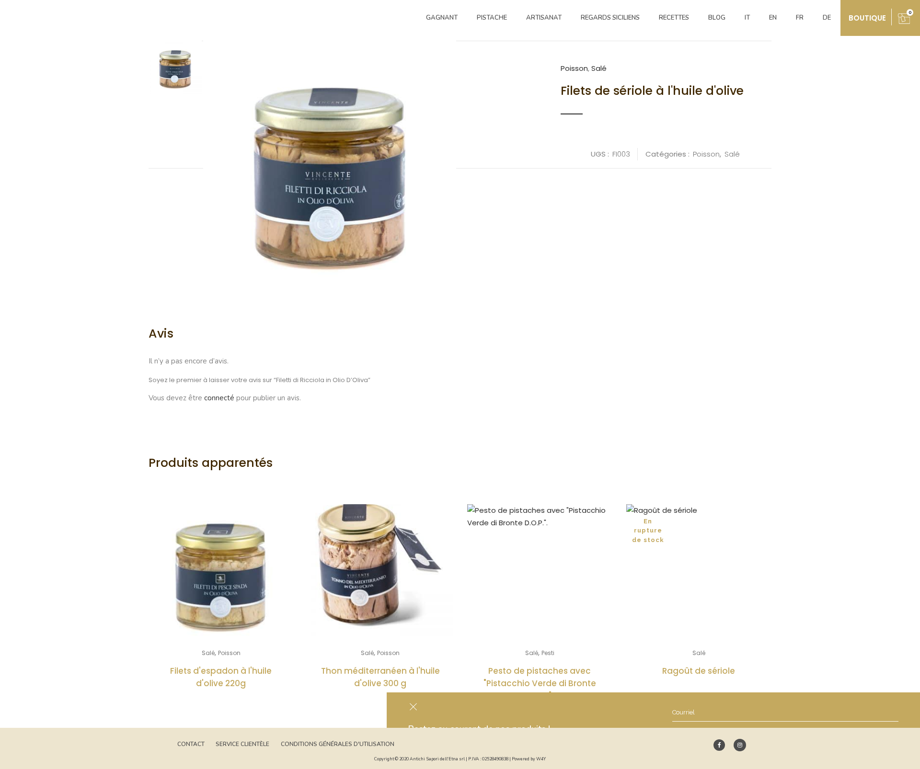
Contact (191, 744)
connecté (219, 398)
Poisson (574, 68)
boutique (867, 18)
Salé (599, 68)
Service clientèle (242, 744)
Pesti (547, 653)
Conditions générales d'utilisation (337, 744)
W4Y (541, 759)
